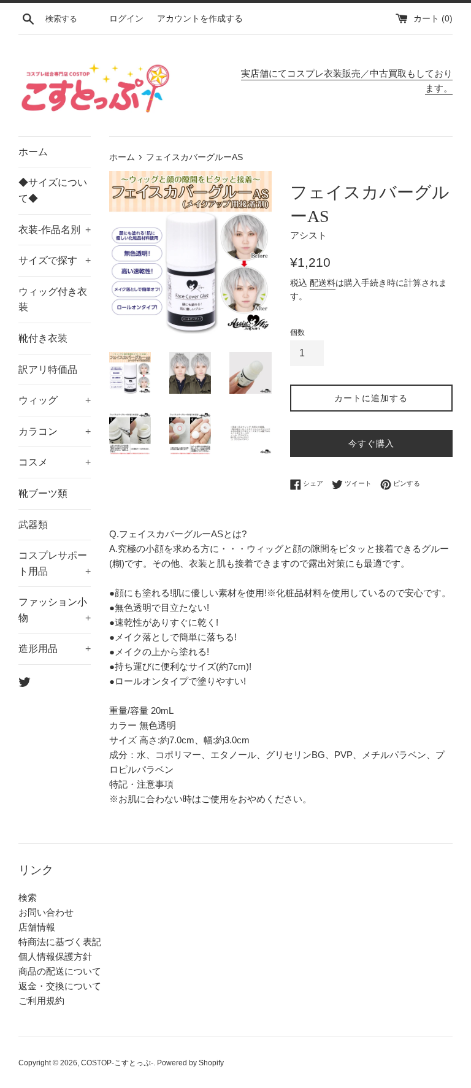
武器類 (33, 524)
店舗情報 (36, 927)
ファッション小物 (54, 610)
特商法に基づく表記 (59, 942)
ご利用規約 (41, 1000)
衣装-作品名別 (54, 229)
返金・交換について (59, 986)
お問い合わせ (46, 912)
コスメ (54, 462)
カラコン (54, 431)
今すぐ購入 (371, 443)
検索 (27, 897)
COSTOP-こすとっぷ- (117, 1063)
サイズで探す (54, 260)
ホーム (33, 152)
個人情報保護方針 (55, 956)
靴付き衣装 (42, 338)
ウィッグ (54, 400)
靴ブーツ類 (42, 493)
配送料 (322, 283)
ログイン (126, 18)
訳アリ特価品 (47, 369)
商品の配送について (59, 971)
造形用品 (54, 648)
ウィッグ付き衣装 (52, 299)
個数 (297, 332)
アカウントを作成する (200, 18)
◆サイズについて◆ (52, 190)
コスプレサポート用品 (54, 563)
